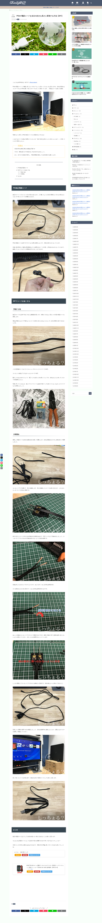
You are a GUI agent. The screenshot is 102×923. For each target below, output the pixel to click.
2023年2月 (75, 261)
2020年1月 (75, 345)
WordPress (77, 141)
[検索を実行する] (90, 393)
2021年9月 (75, 302)
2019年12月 (76, 348)
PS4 (18, 19)
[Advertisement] (39, 67)
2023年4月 (75, 255)
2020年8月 (75, 331)
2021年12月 (76, 293)
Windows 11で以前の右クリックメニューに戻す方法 (81, 165)
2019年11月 (76, 351)
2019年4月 (75, 362)
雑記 (76, 149)
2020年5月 (75, 339)
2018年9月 (75, 383)
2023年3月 (75, 258)
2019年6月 (75, 360)
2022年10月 (76, 267)
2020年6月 (75, 336)
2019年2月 (75, 368)
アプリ (76, 108)
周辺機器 (77, 135)
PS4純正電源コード (23, 168)
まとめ (19, 176)
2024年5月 (75, 232)
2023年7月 (75, 247)
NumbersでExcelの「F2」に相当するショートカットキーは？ (81, 169)
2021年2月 (75, 319)
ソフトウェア (78, 133)
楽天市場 (25, 855)
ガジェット (77, 110)
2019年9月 (75, 357)
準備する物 (23, 172)
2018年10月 (76, 380)
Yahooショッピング (34, 855)
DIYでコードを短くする (24, 170)
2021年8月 (75, 305)
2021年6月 (75, 308)
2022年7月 (75, 273)
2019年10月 (76, 354)
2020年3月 (75, 342)
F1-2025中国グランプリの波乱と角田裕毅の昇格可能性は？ (81, 161)
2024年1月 (75, 238)
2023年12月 (76, 241)
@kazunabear (33, 82)
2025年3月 (75, 227)
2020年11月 (76, 328)
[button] (16, 54)
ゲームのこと (78, 113)
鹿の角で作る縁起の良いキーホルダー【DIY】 (80, 174)
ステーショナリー (78, 127)
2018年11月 (76, 377)
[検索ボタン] (91, 3)
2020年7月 (75, 334)
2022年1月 (75, 290)
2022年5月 (75, 279)
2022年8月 (75, 270)
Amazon (18, 855)
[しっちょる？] (17, 3)
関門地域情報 (77, 146)
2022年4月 (75, 281)
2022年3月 (75, 284)
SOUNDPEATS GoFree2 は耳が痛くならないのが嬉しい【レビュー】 (81, 178)
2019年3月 (75, 365)
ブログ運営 (77, 144)
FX (75, 105)
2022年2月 (75, 287)
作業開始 (22, 174)
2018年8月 (75, 386)
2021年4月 (75, 313)
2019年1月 (75, 371)
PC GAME (77, 116)
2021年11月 (76, 296)
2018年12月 (76, 374)
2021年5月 (75, 310)
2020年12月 (76, 325)
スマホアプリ (77, 121)
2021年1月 (75, 322)
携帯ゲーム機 (78, 124)
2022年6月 (75, 276)
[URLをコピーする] (61, 54)
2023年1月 (75, 264)
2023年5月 (75, 253)
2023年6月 (75, 250)
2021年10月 (76, 299)
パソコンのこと (78, 130)
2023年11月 (76, 244)
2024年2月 (75, 235)
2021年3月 (75, 316)
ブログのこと (78, 138)
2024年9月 (75, 230)
